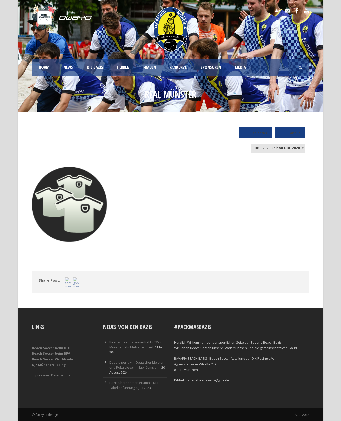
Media (240, 67)
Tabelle (294, 133)
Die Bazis (95, 67)
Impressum (40, 375)
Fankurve (178, 67)
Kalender (259, 133)
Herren (123, 67)
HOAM (44, 67)
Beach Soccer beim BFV (51, 353)
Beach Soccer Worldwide (52, 359)
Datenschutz (60, 375)
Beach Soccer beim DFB (51, 348)
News (68, 67)
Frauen (149, 67)
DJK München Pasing (49, 364)
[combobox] (278, 147)
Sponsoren (211, 67)
